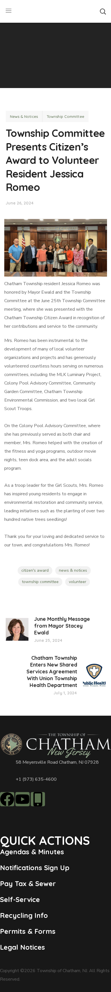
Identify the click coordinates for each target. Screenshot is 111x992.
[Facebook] (7, 799)
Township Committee (65, 116)
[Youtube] (22, 799)
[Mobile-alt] (38, 799)
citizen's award (35, 570)
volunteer (77, 581)
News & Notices (24, 116)
